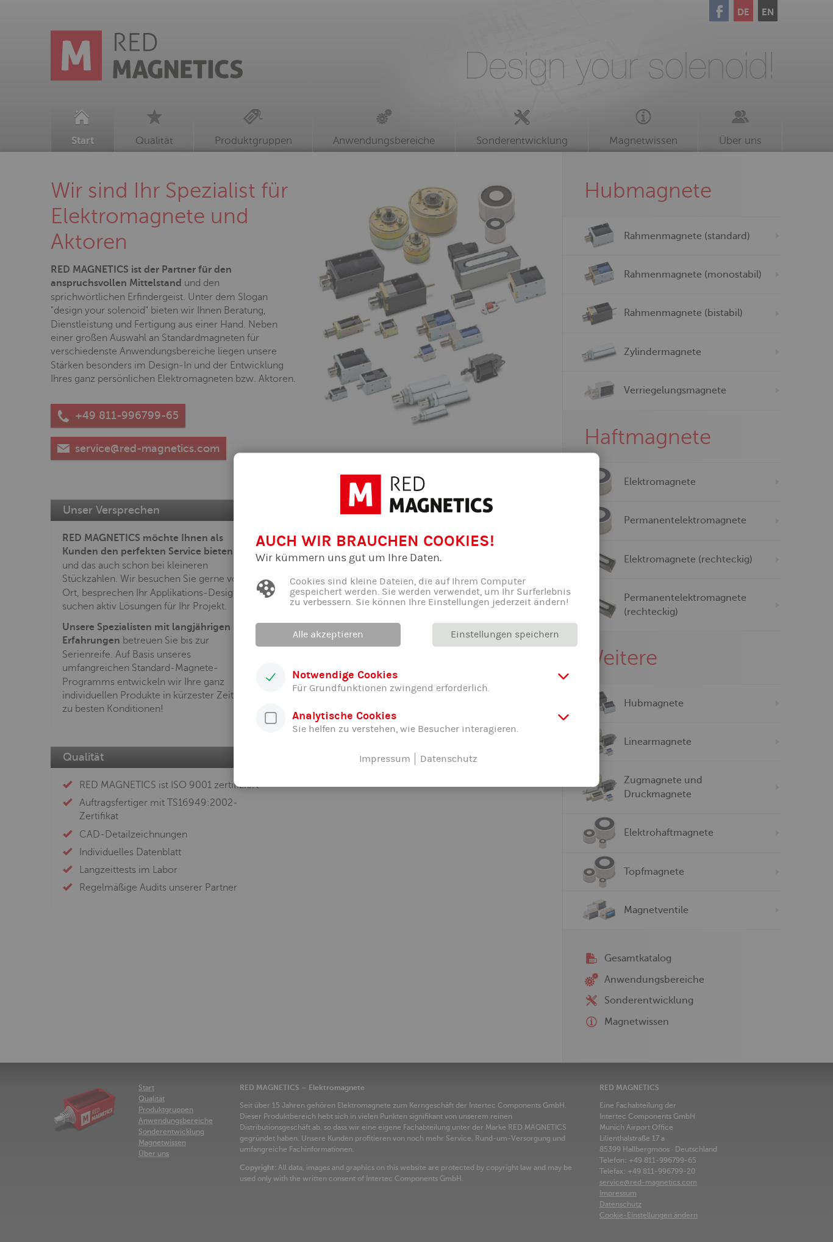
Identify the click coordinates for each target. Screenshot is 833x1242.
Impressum (384, 758)
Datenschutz (448, 758)
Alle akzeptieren (328, 634)
